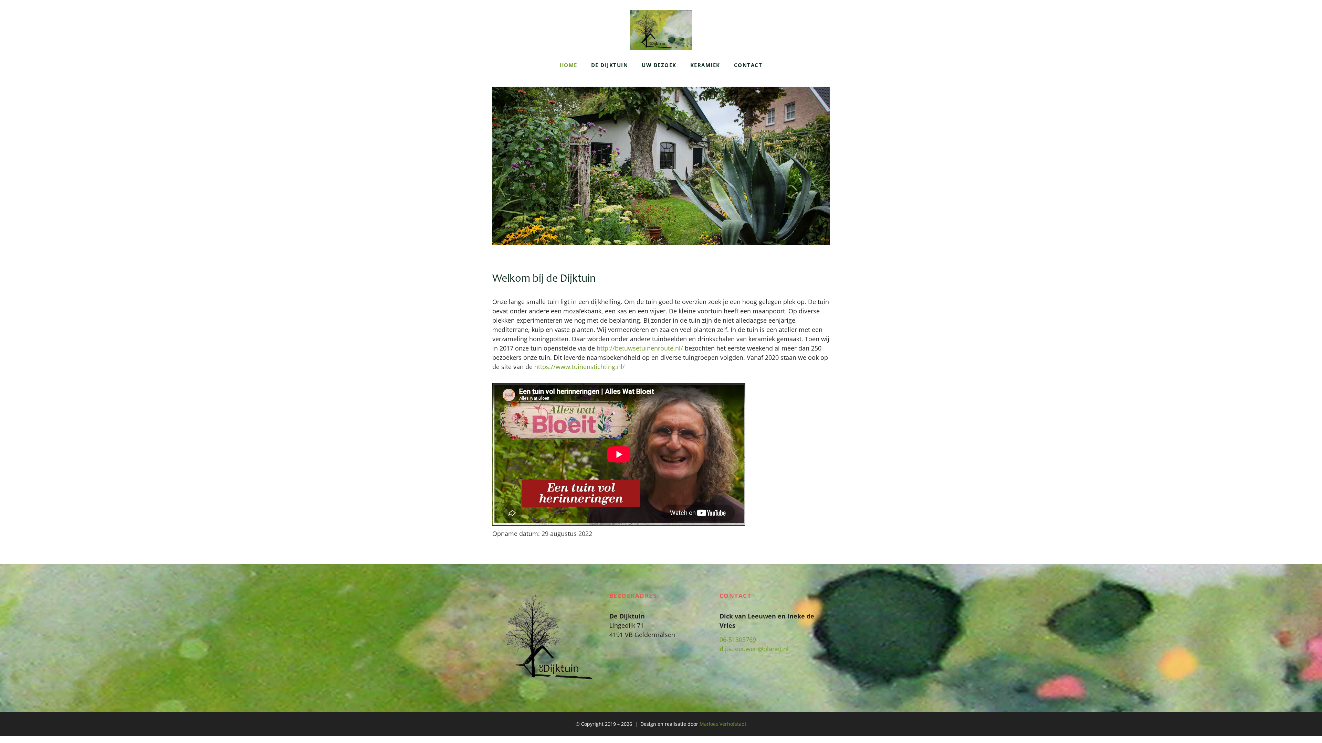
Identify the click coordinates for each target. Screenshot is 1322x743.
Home (568, 65)
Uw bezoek (659, 65)
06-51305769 (738, 639)
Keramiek (705, 65)
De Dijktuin (609, 65)
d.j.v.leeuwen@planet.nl (754, 649)
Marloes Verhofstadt (723, 724)
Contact (748, 65)
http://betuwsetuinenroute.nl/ (641, 348)
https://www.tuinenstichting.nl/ (579, 367)
